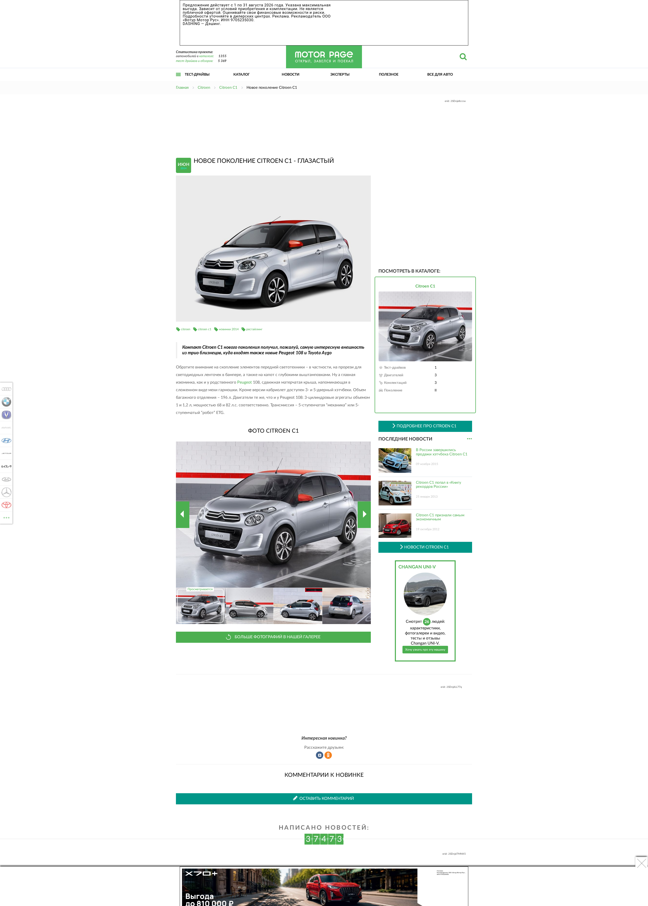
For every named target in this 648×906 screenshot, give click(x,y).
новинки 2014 (229, 329)
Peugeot (244, 382)
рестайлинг (254, 329)
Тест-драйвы (197, 74)
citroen (185, 329)
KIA (5, 466)
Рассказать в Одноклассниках (328, 755)
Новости (290, 74)
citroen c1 (204, 329)
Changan (5, 414)
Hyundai (5, 440)
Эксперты (340, 74)
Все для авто (440, 74)
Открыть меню (178, 80)
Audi (5, 389)
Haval (5, 427)
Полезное (388, 74)
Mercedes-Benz (5, 492)
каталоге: (206, 56)
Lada (5, 479)
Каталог (241, 74)
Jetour (5, 453)
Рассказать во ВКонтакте (319, 755)
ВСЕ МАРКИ (6, 516)
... (469, 439)
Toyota (5, 505)
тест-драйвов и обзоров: (194, 61)
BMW (5, 401)
